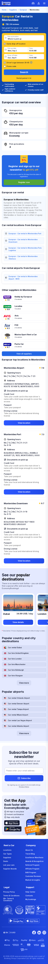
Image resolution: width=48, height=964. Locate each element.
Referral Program (32, 865)
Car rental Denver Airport (18, 704)
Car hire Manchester (17, 664)
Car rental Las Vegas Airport (20, 720)
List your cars (8, 865)
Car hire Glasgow (15, 676)
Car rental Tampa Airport (18, 709)
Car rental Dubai (15, 648)
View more (24, 683)
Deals (5, 861)
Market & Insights (32, 880)
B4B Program (30, 872)
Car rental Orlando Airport (19, 698)
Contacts (29, 896)
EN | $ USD (10, 933)
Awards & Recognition (34, 861)
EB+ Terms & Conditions (8, 900)
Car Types (7, 854)
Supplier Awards (10, 869)
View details (18, 622)
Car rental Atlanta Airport (18, 726)
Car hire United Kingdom (18, 653)
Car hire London (15, 659)
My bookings (30, 899)
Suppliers (7, 857)
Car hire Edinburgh (16, 670)
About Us (29, 850)
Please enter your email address (20, 771)
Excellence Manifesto (34, 857)
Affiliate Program (32, 869)
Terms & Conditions (11, 896)
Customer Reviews (33, 876)
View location (24, 423)
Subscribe (26, 778)
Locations (7, 850)
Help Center (30, 892)
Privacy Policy (24, 787)
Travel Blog (30, 854)
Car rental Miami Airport (18, 715)
